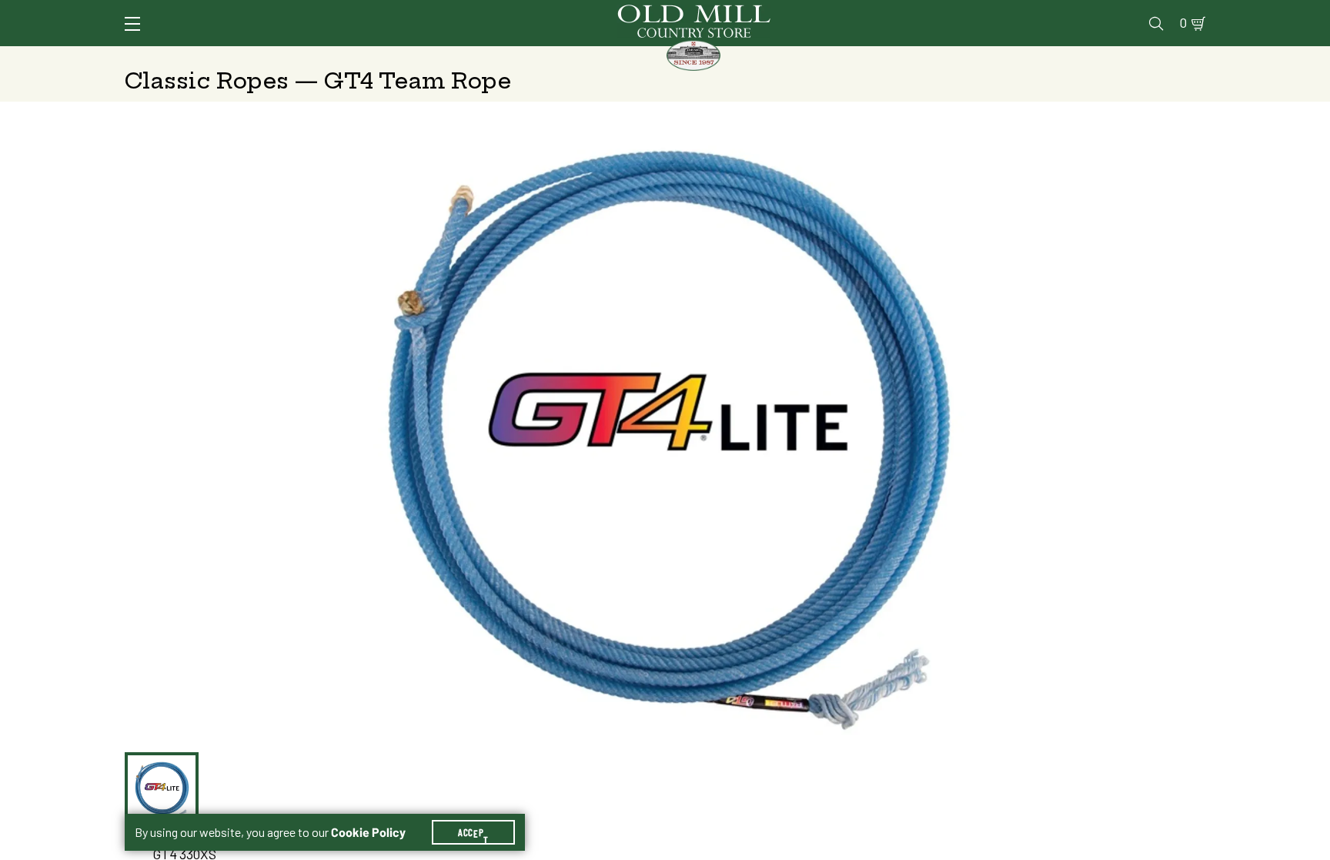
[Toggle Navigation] (132, 24)
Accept (473, 832)
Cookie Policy (368, 832)
